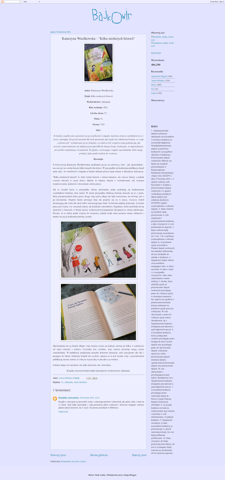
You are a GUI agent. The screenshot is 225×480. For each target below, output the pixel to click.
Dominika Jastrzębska (68, 397)
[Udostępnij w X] (92, 378)
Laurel (154, 93)
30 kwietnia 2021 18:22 (89, 397)
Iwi (152, 88)
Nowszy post (58, 455)
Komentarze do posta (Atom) (73, 461)
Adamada (69, 382)
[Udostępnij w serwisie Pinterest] (96, 378)
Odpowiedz (63, 411)
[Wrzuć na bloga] (89, 378)
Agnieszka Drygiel (159, 76)
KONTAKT (156, 53)
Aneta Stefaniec (80, 382)
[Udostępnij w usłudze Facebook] (94, 378)
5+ (62, 382)
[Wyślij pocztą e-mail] (87, 378)
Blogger (132, 474)
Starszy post (139, 455)
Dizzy (153, 84)
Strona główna (99, 455)
